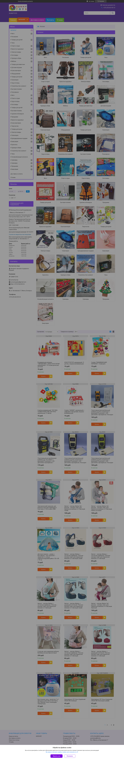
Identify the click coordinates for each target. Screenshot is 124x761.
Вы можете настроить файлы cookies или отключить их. (61, 752)
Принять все (56, 756)
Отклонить (70, 756)
